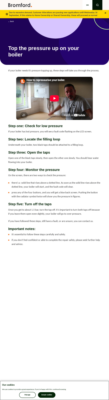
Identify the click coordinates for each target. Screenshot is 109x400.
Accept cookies (46, 395)
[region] (54, 390)
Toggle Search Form (97, 5)
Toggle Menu (87, 5)
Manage (27, 395)
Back (12, 21)
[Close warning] (105, 13)
